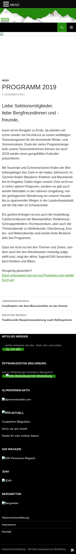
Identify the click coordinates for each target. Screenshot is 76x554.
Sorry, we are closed (14, 428)
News (5, 80)
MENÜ (14, 5)
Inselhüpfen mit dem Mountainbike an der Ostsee (35, 303)
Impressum (9, 524)
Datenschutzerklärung (15, 517)
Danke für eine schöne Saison (20, 435)
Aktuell (17, 412)
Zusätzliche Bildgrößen (16, 421)
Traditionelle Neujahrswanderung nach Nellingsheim (37, 317)
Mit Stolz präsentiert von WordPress (47, 549)
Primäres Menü (71, 27)
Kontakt (6, 531)
